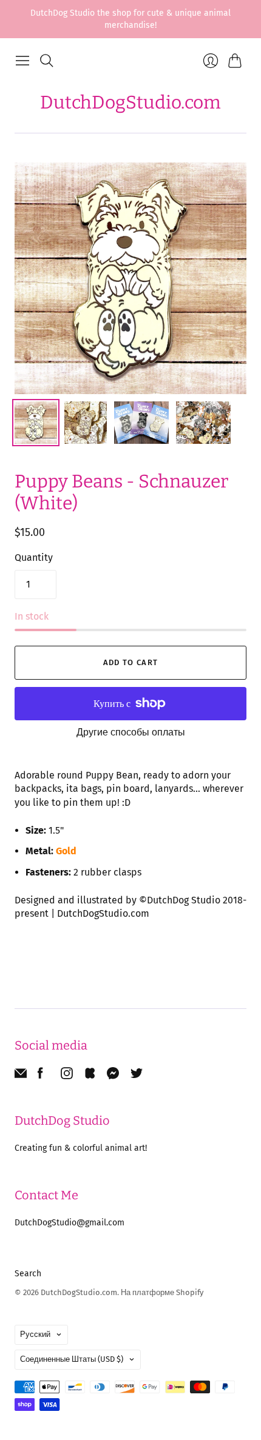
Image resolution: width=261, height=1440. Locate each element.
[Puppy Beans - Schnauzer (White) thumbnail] (36, 422)
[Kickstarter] (90, 1076)
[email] (21, 1076)
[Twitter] (136, 1076)
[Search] (46, 60)
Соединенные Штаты (71, 1359)
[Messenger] (113, 1076)
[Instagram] (67, 1076)
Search (28, 1273)
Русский (35, 1334)
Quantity (34, 557)
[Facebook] (40, 1076)
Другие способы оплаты (130, 732)
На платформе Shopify (162, 1292)
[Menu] (22, 60)
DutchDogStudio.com (130, 102)
